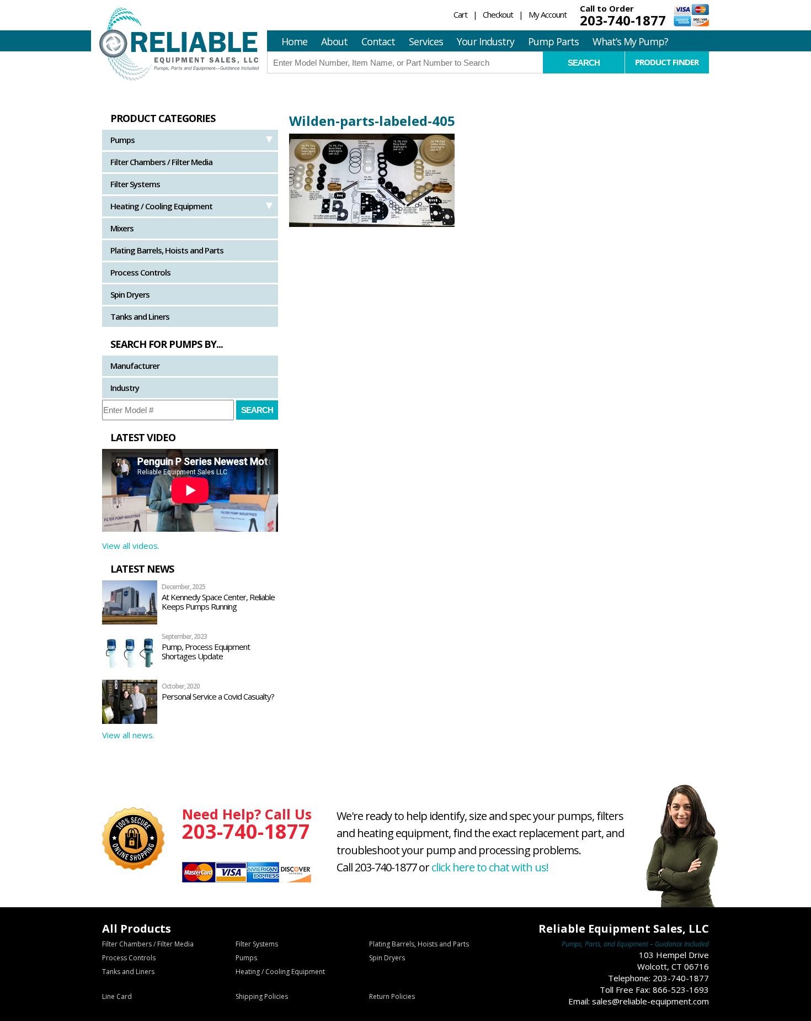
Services (426, 41)
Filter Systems (135, 183)
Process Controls (140, 272)
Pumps (122, 139)
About (334, 41)
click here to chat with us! (489, 867)
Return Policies (392, 996)
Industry (124, 387)
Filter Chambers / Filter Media (161, 161)
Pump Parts (553, 41)
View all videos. (130, 545)
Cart (460, 14)
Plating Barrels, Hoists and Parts (166, 250)
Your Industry (485, 41)
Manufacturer (134, 365)
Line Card (117, 996)
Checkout (498, 14)
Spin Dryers (130, 294)
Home (294, 41)
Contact (378, 41)
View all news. (128, 734)
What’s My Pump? (630, 41)
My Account (548, 14)
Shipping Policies (262, 996)
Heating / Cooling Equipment (161, 205)
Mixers (122, 228)
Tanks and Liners (139, 316)
